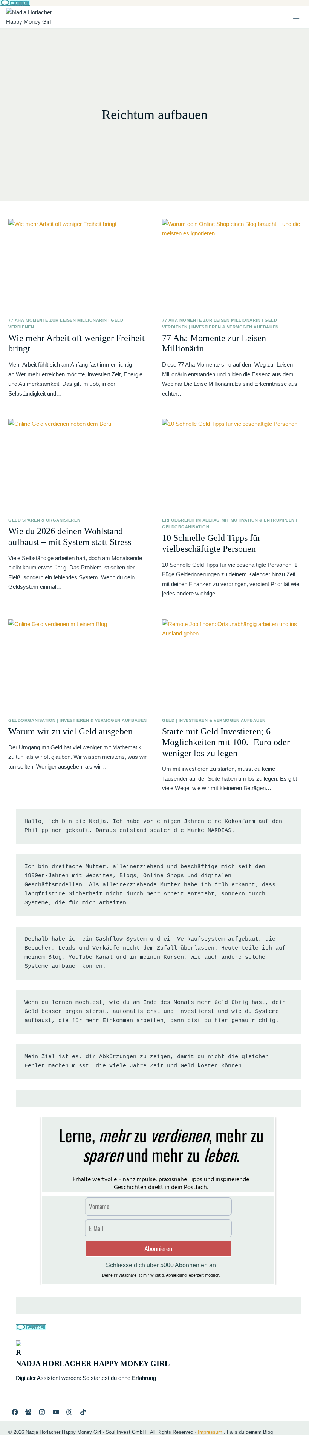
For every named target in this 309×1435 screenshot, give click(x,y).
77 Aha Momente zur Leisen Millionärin (57, 320)
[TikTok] (83, 1412)
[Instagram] (42, 1412)
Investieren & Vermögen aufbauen (234, 327)
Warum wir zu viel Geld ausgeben (70, 731)
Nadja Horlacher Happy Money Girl (93, 1363)
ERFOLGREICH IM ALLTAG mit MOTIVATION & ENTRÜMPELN (228, 520)
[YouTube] (55, 1412)
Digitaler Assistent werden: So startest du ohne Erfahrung (86, 1378)
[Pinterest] (69, 1412)
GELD (168, 720)
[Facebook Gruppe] (28, 1412)
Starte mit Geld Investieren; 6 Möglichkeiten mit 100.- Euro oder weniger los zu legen (226, 742)
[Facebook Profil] (14, 1412)
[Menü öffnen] (296, 17)
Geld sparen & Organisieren (44, 520)
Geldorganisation (185, 527)
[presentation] (77, 265)
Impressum (210, 1432)
